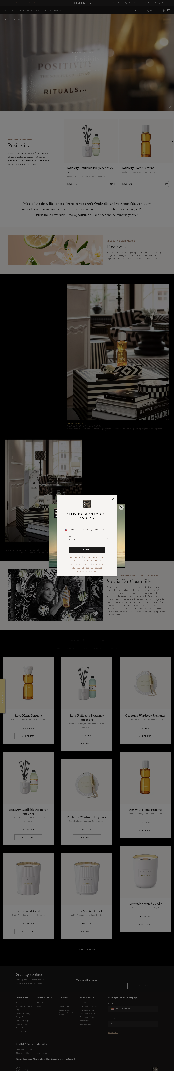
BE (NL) (73, 557)
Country (68, 526)
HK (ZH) (73, 564)
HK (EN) (98, 560)
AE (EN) (94, 571)
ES (79, 560)
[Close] (113, 498)
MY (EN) (96, 564)
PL (79, 568)
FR (87, 560)
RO (87, 568)
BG (80, 557)
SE (92, 568)
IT (90, 564)
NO (74, 568)
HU (85, 564)
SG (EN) (98, 568)
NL (103, 564)
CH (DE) (87, 557)
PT (83, 568)
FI (83, 560)
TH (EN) (80, 571)
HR (80, 564)
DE (103, 557)
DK (74, 560)
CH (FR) (96, 557)
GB (91, 560)
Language (69, 536)
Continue (87, 550)
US (87, 571)
